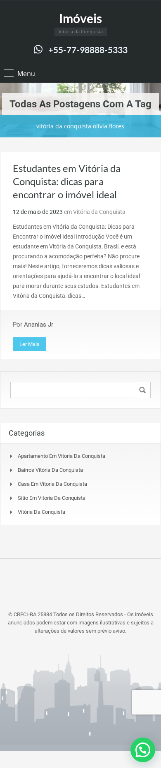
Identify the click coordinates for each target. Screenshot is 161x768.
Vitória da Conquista (99, 212)
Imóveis (80, 18)
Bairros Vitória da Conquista (50, 470)
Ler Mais (29, 344)
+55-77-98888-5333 (88, 49)
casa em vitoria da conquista (52, 484)
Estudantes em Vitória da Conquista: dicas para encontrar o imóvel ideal (67, 181)
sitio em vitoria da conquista (51, 498)
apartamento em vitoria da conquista (61, 456)
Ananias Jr (38, 324)
